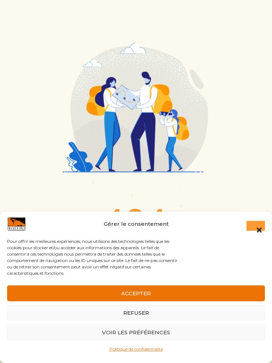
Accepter (136, 293)
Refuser (136, 312)
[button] (255, 226)
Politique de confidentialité (136, 349)
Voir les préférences (136, 332)
